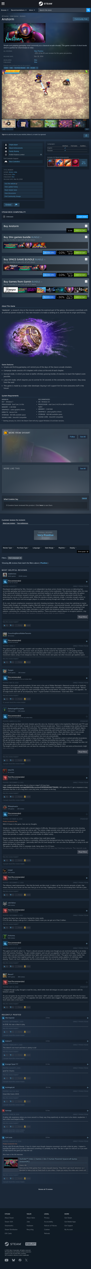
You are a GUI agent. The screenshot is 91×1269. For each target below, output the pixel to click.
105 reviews (11, 872)
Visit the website (10, 183)
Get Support (68, 1226)
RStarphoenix (13, 806)
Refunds (47, 1233)
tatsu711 (11, 770)
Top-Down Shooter (19, 68)
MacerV (10, 974)
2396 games (11, 711)
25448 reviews (23, 576)
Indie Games (14, 16)
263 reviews (21, 672)
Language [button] (36, 548)
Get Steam (68, 1218)
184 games (11, 809)
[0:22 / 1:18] (45, 94)
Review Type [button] (7, 548)
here (41, 505)
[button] (5, 10)
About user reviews (9, 523)
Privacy (46, 1218)
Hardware (30, 1226)
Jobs (28, 1222)
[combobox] (62, 10)
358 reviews (21, 977)
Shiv (35, 60)
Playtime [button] (62, 548)
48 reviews (11, 772)
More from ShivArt (19, 433)
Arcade (33, 68)
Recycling (30, 1229)
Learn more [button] (82, 217)
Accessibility (48, 1222)
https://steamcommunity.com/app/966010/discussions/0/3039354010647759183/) (30, 787)
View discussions (10, 193)
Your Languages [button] (14, 558)
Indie (11, 68)
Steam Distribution (11, 1229)
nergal (10, 870)
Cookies (47, 1229)
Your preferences (22, 523)
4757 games (11, 977)
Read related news (11, 190)
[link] (65, 253)
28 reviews (11, 636)
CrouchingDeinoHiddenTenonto (19, 633)
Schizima (11, 935)
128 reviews (20, 809)
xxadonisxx (12, 574)
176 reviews (21, 711)
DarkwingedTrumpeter (16, 709)
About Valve (31, 1218)
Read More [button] (83, 617)
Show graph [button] (82, 551)
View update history (11, 187)
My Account (68, 1229)
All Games (5, 16)
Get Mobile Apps (70, 1222)
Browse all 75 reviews (46, 1189)
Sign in (4, 134)
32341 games (12, 576)
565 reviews (11, 938)
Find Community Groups (13, 196)
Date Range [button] (49, 548)
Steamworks (9, 1226)
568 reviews (11, 905)
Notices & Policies (50, 1226)
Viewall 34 (83, 162)
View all (84, 498)
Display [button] (72, 548)
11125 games (12, 672)
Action (6, 68)
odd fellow (12, 903)
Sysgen (10, 670)
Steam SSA (9, 1222)
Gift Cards (8, 1233)
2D (28, 68)
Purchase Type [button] (22, 548)
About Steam (9, 1218)
